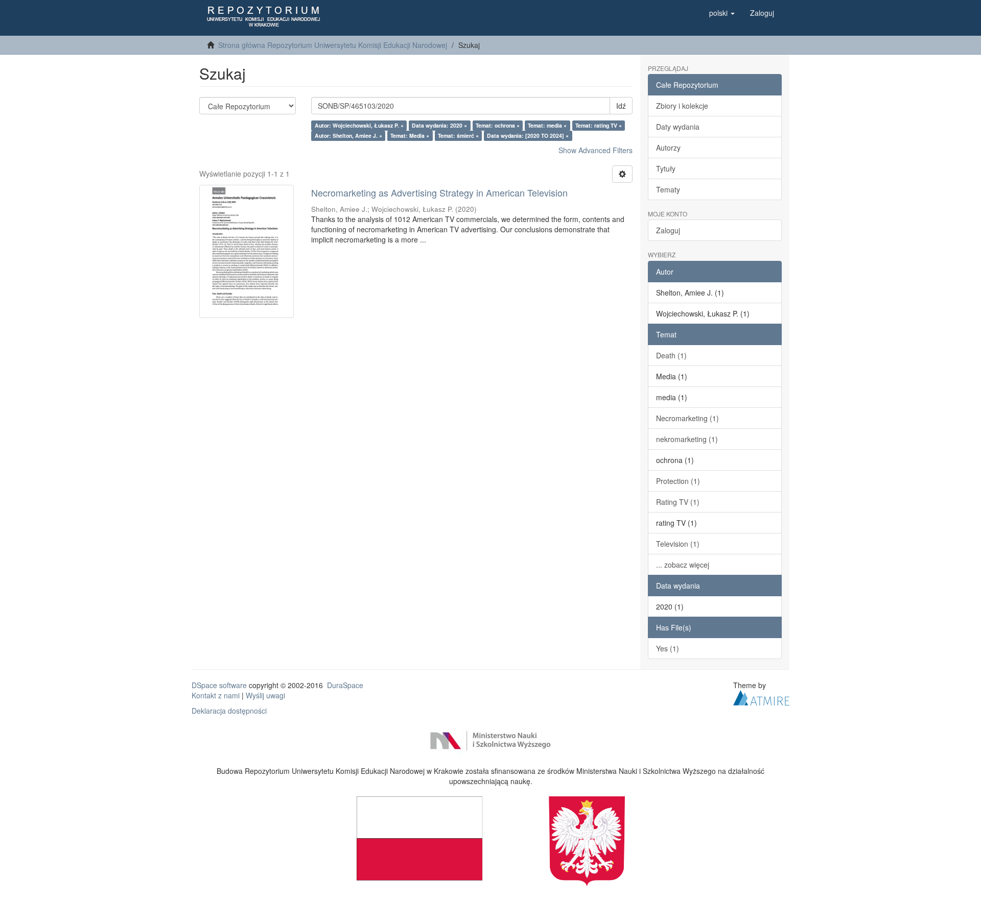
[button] (722, 13)
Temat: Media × (409, 135)
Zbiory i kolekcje (682, 106)
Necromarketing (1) (687, 418)
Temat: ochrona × (498, 125)
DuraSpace (345, 685)
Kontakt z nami (216, 695)
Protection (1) (678, 481)
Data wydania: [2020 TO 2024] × (528, 135)
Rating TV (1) (677, 502)
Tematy (668, 189)
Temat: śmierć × (458, 135)
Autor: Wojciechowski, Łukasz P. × (359, 125)
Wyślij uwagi (265, 695)
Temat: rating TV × (598, 125)
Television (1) (677, 544)
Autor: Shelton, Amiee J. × (348, 135)
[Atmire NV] (761, 696)
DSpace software (219, 685)
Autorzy (668, 147)
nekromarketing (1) (687, 439)
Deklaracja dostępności (229, 710)
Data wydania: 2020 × (439, 125)
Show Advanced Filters (595, 150)
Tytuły (665, 168)
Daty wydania (677, 126)
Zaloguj (668, 230)
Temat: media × (547, 125)
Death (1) (671, 355)
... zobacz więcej (682, 564)
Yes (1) (667, 648)
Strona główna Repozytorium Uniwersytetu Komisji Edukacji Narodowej (332, 45)
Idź (621, 106)
